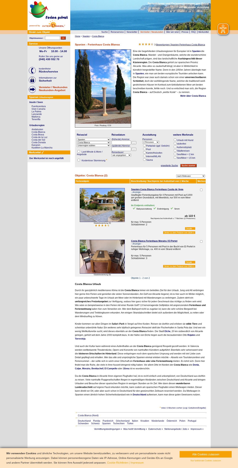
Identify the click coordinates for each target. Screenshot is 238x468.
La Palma (36, 111)
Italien (135, 421)
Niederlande (158, 421)
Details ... (190, 228)
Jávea (126, 368)
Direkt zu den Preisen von (179, 232)
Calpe (78, 368)
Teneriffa (36, 119)
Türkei (130, 423)
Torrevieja (80, 338)
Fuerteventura (39, 106)
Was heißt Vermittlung (134, 429)
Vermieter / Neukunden (151, 32)
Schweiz (95, 423)
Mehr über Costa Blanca (193, 96)
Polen (182, 421)
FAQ (193, 32)
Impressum (196, 429)
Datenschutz (154, 429)
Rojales (191, 335)
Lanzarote (37, 114)
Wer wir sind (172, 32)
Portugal (192, 421)
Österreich (172, 421)
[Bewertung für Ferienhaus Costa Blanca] (102, 226)
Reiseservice (117, 32)
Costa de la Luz (39, 137)
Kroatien (145, 421)
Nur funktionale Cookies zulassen (206, 460)
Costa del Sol (38, 140)
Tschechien (119, 423)
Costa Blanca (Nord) (88, 415)
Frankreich (108, 421)
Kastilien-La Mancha (42, 147)
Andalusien (37, 129)
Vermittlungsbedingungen (107, 429)
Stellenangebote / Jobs (175, 429)
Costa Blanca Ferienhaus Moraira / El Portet (154, 241)
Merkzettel (203, 32)
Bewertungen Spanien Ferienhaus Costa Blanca (180, 44)
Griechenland (123, 421)
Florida (96, 421)
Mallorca (36, 116)
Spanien (196, 51)
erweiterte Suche (169, 165)
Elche (168, 331)
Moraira (86, 368)
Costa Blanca (38, 132)
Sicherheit (45, 80)
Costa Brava (38, 134)
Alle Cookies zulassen (205, 454)
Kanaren (36, 145)
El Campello (110, 368)
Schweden (83, 423)
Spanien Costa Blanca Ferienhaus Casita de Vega (157, 189)
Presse (185, 32)
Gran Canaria (38, 109)
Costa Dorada (39, 142)
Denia (196, 365)
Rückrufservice (48, 71)
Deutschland (139, 394)
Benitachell (97, 368)
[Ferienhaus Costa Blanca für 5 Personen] (102, 221)
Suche (104, 32)
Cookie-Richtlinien (117, 462)
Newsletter (132, 32)
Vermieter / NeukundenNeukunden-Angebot (53, 89)
